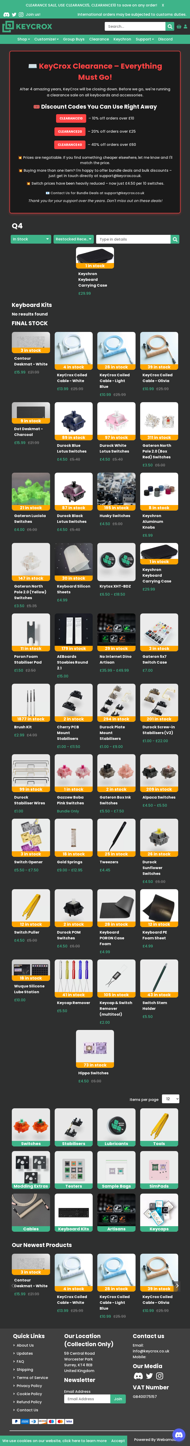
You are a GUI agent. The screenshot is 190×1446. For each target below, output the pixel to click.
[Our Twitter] (14, 14)
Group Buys (74, 39)
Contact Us (27, 1410)
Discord (165, 39)
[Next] (177, 1286)
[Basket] (179, 25)
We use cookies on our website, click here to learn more (54, 1440)
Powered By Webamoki (155, 1439)
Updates (25, 1353)
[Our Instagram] (21, 14)
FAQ (20, 1361)
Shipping (25, 1369)
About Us (25, 1345)
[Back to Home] (27, 26)
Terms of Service (32, 1377)
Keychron (122, 39)
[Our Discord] (6, 14)
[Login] (186, 25)
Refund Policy (29, 1402)
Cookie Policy (29, 1394)
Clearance (99, 39)
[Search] (169, 26)
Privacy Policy (29, 1385)
